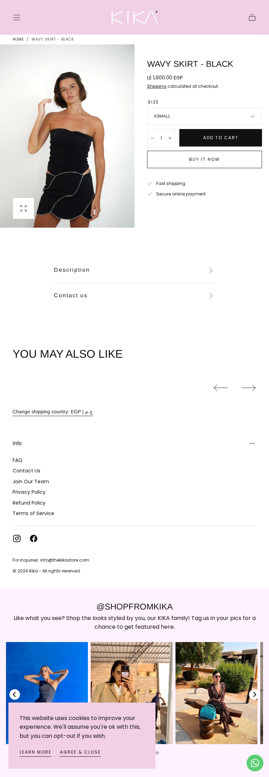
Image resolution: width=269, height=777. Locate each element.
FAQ (17, 460)
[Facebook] (33, 538)
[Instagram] (17, 538)
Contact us (71, 295)
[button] (17, 17)
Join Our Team (31, 481)
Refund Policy (29, 502)
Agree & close (80, 752)
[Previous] (14, 694)
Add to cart (221, 138)
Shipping (156, 86)
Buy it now (204, 159)
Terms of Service (33, 513)
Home (18, 39)
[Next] (254, 694)
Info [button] (17, 443)
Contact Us (26, 470)
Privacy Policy (29, 492)
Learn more (35, 752)
